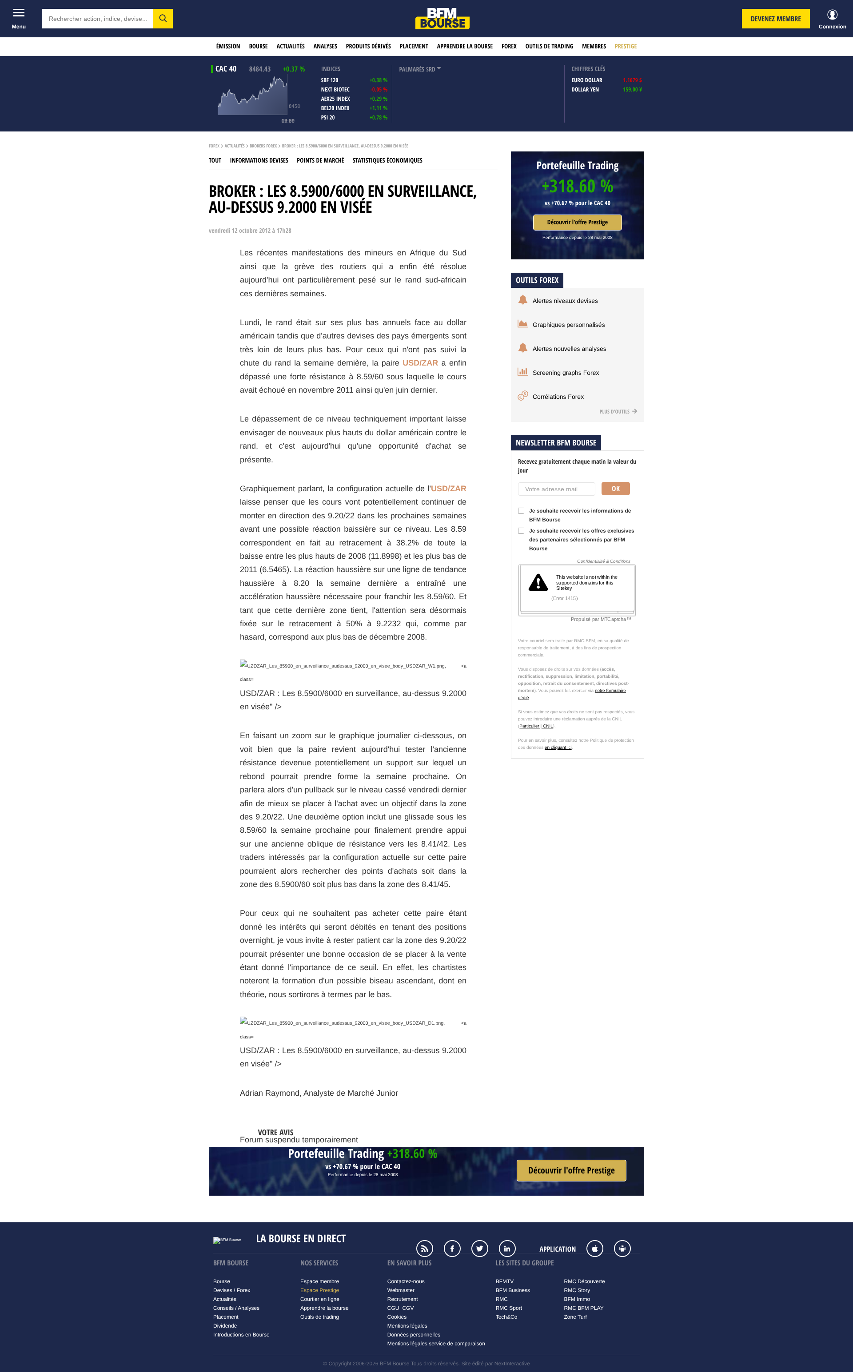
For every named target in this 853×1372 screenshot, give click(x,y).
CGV (408, 1308)
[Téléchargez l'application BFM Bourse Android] (627, 1249)
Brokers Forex (263, 146)
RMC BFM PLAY (584, 1308)
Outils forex (537, 280)
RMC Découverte (584, 1281)
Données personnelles (413, 1335)
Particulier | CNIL (536, 726)
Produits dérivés (368, 46)
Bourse (258, 46)
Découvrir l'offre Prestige (577, 222)
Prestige (626, 46)
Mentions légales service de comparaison (436, 1343)
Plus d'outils (615, 411)
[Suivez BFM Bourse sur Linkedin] (512, 1249)
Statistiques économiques (388, 160)
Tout (215, 160)
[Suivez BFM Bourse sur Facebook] (457, 1249)
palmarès (411, 69)
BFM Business (513, 1290)
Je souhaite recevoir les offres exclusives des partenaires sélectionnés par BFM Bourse (581, 540)
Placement (414, 46)
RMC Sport (509, 1308)
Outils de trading (549, 46)
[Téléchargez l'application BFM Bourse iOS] (599, 1249)
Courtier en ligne (319, 1299)
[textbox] (97, 18)
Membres (594, 46)
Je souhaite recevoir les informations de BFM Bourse (580, 515)
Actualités (291, 46)
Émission (228, 46)
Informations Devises (259, 160)
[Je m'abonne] (571, 1170)
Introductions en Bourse (241, 1335)
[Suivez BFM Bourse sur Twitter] (484, 1249)
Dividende (225, 1326)
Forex (509, 46)
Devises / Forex (231, 1290)
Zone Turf (575, 1317)
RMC (502, 1299)
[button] (163, 18)
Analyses (325, 46)
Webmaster (401, 1290)
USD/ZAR (420, 362)
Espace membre (319, 1281)
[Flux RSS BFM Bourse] (429, 1249)
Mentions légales (407, 1326)
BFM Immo (577, 1299)
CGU (393, 1308)
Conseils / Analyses (236, 1308)
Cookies (397, 1317)
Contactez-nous (406, 1281)
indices (330, 69)
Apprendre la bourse (465, 46)
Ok (616, 488)
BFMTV (505, 1281)
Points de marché (320, 160)
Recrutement (402, 1299)
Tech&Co (507, 1317)
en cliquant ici (558, 747)
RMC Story (577, 1290)
